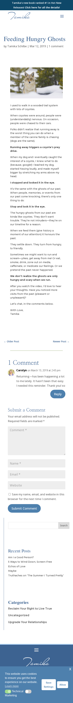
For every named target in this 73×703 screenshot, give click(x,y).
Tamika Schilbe (17, 46)
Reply (58, 394)
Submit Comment (24, 508)
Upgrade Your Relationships (27, 622)
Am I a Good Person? (21, 557)
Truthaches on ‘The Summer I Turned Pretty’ (35, 575)
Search (64, 525)
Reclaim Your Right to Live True (30, 608)
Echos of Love (16, 566)
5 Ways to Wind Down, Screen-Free (30, 561)
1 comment (56, 46)
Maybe (12, 570)
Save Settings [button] (48, 684)
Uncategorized (18, 615)
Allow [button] (62, 684)
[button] (8, 691)
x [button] (70, 668)
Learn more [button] (12, 686)
